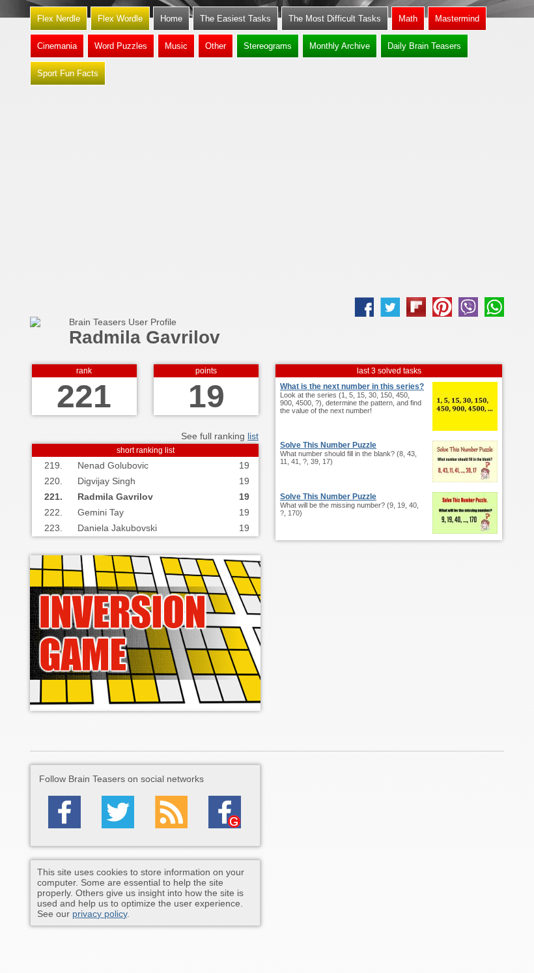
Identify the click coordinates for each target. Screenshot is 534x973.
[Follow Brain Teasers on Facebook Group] (224, 812)
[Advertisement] (267, 193)
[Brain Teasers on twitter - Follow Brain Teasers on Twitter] (117, 812)
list (253, 436)
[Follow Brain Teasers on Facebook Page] (64, 812)
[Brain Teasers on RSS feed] (171, 812)
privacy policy (99, 913)
